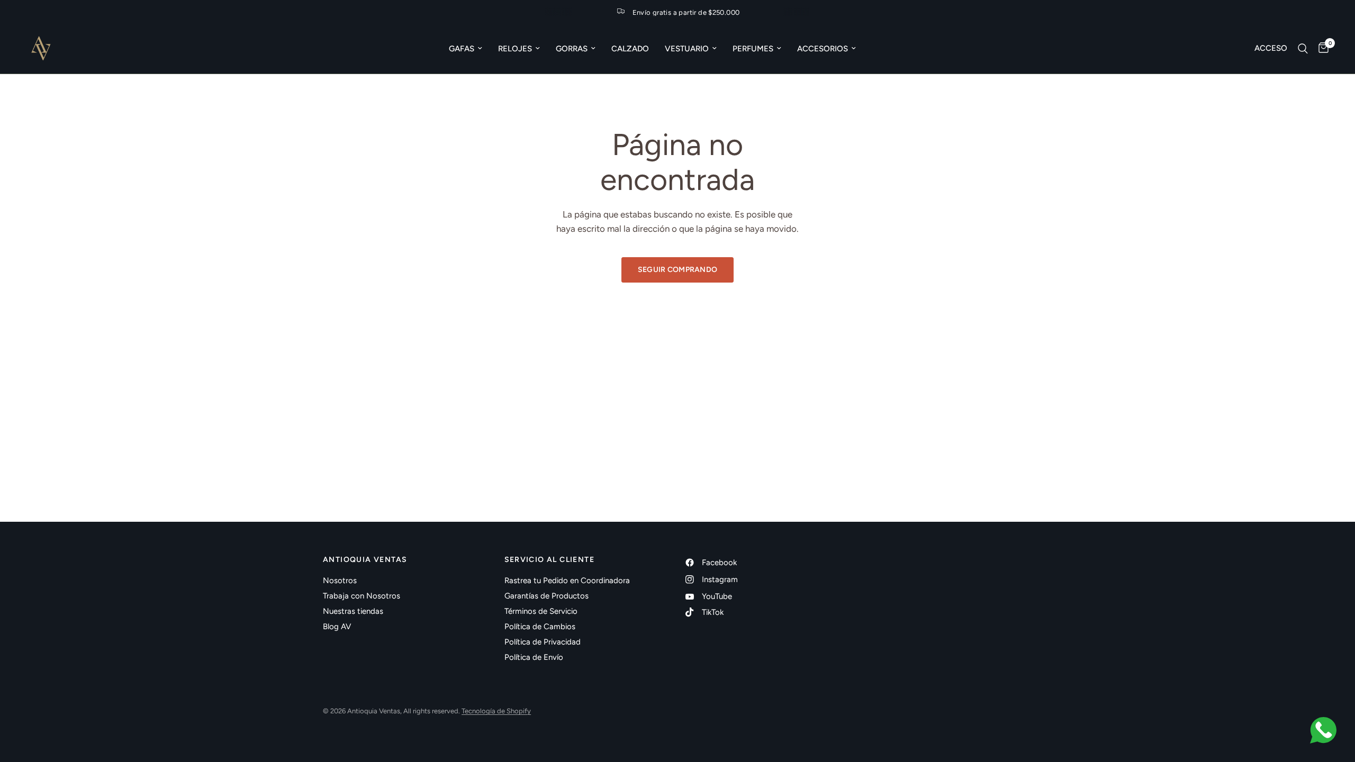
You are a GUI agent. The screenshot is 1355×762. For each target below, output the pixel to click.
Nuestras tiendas (353, 611)
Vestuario (687, 48)
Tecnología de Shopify (496, 711)
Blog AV (337, 626)
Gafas (461, 48)
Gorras (572, 48)
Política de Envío (533, 657)
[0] (1321, 48)
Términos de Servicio (540, 611)
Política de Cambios (539, 626)
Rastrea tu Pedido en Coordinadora (567, 580)
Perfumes (753, 48)
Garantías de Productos (546, 596)
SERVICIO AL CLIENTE (549, 560)
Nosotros (340, 580)
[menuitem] (465, 48)
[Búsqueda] (1303, 48)
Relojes (515, 48)
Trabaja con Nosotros (361, 596)
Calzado (630, 48)
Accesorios (822, 48)
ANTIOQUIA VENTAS (365, 560)
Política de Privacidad (542, 642)
